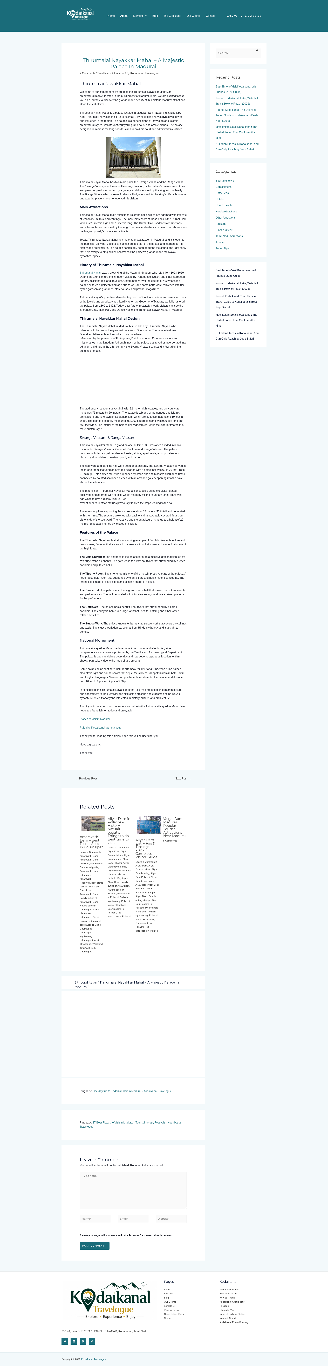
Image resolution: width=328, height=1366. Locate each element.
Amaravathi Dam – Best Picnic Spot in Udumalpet (91, 842)
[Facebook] (92, 1341)
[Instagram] (74, 1341)
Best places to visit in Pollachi (119, 874)
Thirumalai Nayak (90, 272)
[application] (145, 15)
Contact (210, 15)
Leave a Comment (90, 852)
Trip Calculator (172, 15)
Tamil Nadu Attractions (110, 73)
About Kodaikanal (229, 1289)
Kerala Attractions (226, 211)
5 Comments (170, 840)
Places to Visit (227, 1310)
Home (111, 15)
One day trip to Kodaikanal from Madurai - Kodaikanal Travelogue (132, 1091)
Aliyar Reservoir (116, 870)
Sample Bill (170, 1305)
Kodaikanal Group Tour (232, 1301)
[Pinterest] (83, 1341)
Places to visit (224, 229)
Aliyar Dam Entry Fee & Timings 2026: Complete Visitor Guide (146, 848)
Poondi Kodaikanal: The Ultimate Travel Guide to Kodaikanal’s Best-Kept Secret (237, 115)
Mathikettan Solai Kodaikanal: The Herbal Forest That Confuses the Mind (236, 132)
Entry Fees (222, 193)
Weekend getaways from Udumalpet (91, 948)
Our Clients (193, 15)
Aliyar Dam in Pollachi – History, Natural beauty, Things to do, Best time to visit (119, 831)
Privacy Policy (171, 1310)
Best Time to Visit (229, 1293)
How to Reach (227, 1297)
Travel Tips (222, 248)
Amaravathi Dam (89, 855)
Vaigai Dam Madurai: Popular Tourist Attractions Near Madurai (174, 827)
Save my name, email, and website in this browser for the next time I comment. (126, 1235)
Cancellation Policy (174, 1314)
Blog (155, 15)
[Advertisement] (133, 381)
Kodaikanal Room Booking (234, 1322)
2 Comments (87, 73)
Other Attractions (226, 217)
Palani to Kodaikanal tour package (100, 727)
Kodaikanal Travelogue (93, 1359)
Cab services (223, 186)
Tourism (220, 242)
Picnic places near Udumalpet (89, 913)
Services (138, 15)
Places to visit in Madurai (95, 719)
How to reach (224, 205)
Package (221, 223)
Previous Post (86, 778)
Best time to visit (225, 180)
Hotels (219, 199)
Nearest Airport (228, 1318)
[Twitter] (65, 1341)
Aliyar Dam (113, 851)
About (123, 15)
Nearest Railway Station (232, 1314)
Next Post (183, 778)
